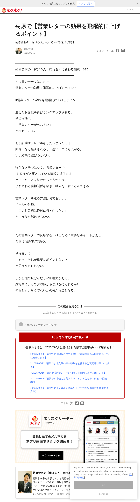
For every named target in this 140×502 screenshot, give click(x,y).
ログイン (131, 10)
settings (103, 494)
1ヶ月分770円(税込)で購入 (68, 337)
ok (103, 485)
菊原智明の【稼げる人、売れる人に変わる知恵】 (45, 42)
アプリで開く (86, 3)
